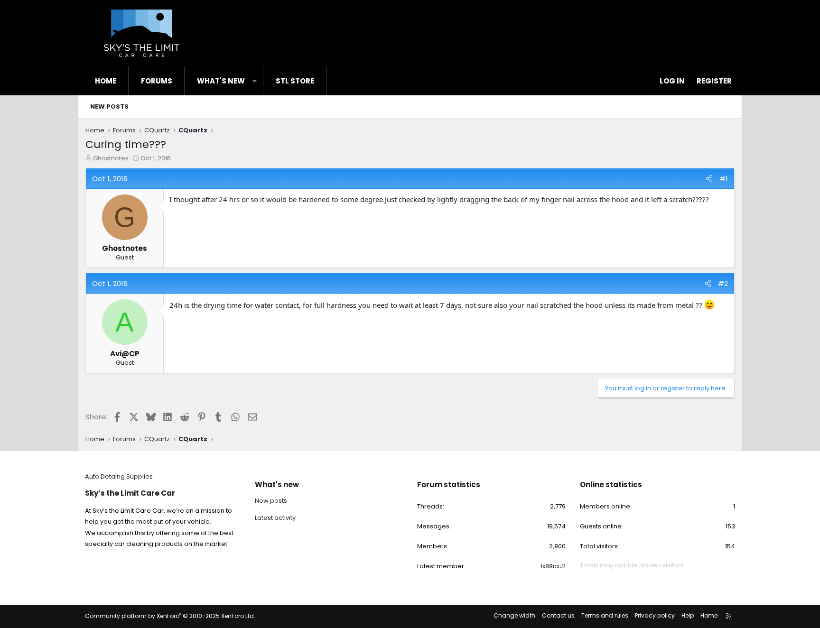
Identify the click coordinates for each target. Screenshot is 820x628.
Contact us (558, 615)
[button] (254, 80)
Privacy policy (655, 615)
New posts (109, 106)
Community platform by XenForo (170, 616)
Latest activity (275, 517)
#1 (723, 179)
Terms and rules (604, 615)
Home (105, 81)
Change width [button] (514, 615)
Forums (156, 81)
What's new (221, 81)
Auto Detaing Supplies (119, 476)
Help (687, 615)
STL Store (295, 81)
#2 (723, 283)
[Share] (709, 178)
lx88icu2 (553, 566)
